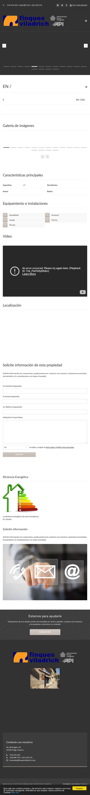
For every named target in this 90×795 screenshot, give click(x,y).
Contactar (45, 632)
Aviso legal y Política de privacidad (60, 447)
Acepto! (79, 788)
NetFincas (83, 784)
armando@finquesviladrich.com (22, 760)
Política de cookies (42, 784)
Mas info (15, 792)
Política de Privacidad (23, 784)
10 (70, 66)
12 (84, 66)
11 (77, 66)
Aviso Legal (7, 784)
